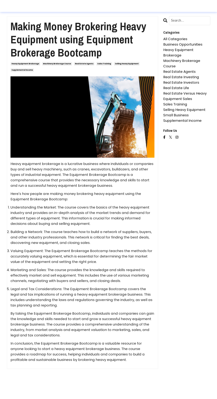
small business (176, 115)
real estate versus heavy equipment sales (185, 96)
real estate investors (181, 82)
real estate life (176, 88)
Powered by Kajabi (108, 390)
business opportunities (182, 44)
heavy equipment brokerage (25, 63)
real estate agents (84, 63)
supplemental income (22, 70)
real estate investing (181, 77)
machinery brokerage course (57, 63)
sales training (104, 63)
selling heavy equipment (127, 63)
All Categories (175, 39)
